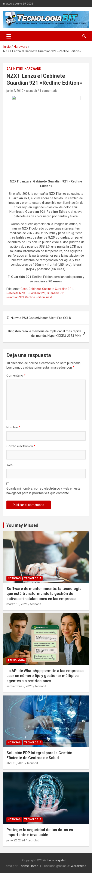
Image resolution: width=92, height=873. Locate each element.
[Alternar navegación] (9, 36)
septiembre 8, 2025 (19, 686)
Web (9, 465)
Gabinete (35, 289)
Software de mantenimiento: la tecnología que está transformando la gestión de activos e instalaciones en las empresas (44, 593)
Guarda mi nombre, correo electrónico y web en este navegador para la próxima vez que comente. (43, 491)
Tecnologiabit (56, 860)
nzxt (49, 297)
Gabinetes (14, 68)
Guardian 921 (56, 293)
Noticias (14, 578)
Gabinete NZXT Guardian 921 (26, 293)
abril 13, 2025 (15, 763)
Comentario (15, 375)
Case (24, 289)
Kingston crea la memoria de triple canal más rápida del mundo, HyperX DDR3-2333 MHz (44, 333)
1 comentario (49, 90)
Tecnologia (32, 578)
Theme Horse (28, 866)
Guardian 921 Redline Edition (25, 297)
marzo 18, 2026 (17, 604)
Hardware (32, 68)
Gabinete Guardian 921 (57, 289)
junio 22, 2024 (15, 840)
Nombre (13, 427)
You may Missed (22, 525)
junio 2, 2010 (14, 90)
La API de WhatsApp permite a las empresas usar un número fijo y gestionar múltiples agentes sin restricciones (44, 675)
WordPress (78, 866)
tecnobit (31, 90)
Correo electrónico (20, 446)
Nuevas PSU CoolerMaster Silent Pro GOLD (41, 318)
